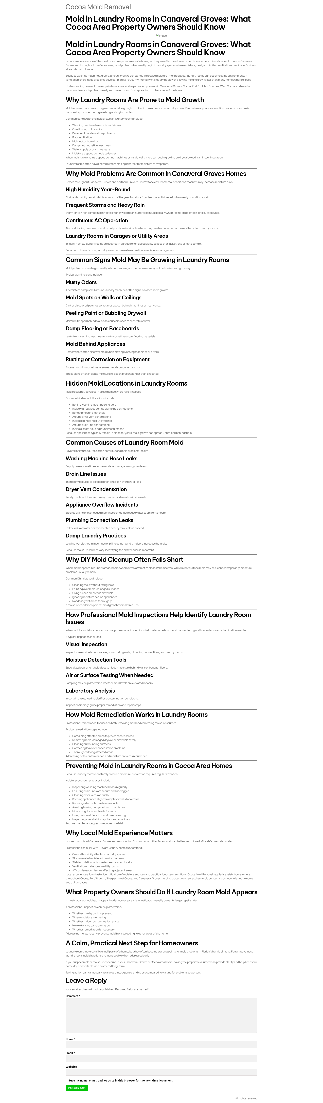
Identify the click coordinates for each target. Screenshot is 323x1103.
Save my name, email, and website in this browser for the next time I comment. (120, 1080)
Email (70, 1053)
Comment (73, 996)
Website (71, 1066)
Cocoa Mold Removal (98, 6)
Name (70, 1039)
